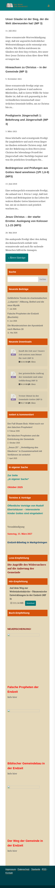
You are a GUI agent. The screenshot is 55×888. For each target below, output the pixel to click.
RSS (44, 869)
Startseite (35, 869)
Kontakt (9, 873)
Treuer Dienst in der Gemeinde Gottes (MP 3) (30, 397)
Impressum (10, 869)
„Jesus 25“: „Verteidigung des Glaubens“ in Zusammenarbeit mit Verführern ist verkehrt (24, 451)
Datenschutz (24, 869)
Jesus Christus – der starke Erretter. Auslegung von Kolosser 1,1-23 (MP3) (26, 221)
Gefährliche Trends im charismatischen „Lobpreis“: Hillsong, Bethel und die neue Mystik (27, 301)
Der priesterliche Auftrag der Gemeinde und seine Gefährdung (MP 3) (31, 377)
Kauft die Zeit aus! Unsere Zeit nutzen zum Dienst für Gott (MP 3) (32, 354)
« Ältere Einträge (16, 257)
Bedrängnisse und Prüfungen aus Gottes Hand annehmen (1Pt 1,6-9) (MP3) (27, 172)
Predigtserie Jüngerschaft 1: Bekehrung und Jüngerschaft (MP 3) (26, 119)
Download (30, 603)
